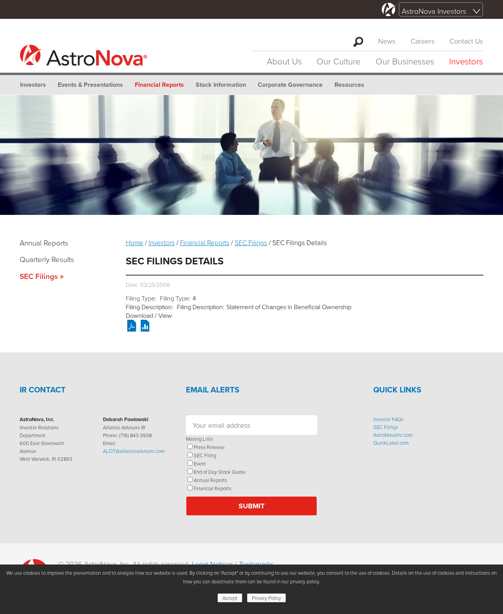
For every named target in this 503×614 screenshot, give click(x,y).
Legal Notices (212, 563)
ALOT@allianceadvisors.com (134, 451)
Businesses (405, 61)
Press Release (209, 447)
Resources (349, 84)
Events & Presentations (90, 84)
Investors (466, 61)
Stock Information (221, 84)
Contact (466, 41)
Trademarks (256, 563)
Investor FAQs (388, 419)
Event (200, 463)
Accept (229, 597)
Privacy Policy (266, 597)
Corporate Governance (290, 84)
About (284, 61)
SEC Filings (39, 276)
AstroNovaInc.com (393, 434)
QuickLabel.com (391, 442)
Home (134, 242)
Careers (423, 41)
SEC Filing (205, 455)
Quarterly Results (47, 259)
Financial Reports (159, 84)
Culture (338, 61)
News (386, 41)
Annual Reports (44, 242)
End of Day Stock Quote (220, 471)
